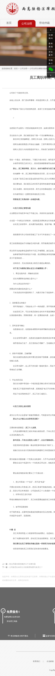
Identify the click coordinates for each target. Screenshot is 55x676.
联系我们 (36, 661)
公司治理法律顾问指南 (38, 69)
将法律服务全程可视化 (18, 636)
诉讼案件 (51, 53)
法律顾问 (51, 36)
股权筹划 (51, 45)
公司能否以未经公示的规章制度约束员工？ (26, 567)
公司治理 (26, 23)
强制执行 (51, 61)
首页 (9, 22)
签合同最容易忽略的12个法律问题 (22, 564)
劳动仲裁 (44, 22)
